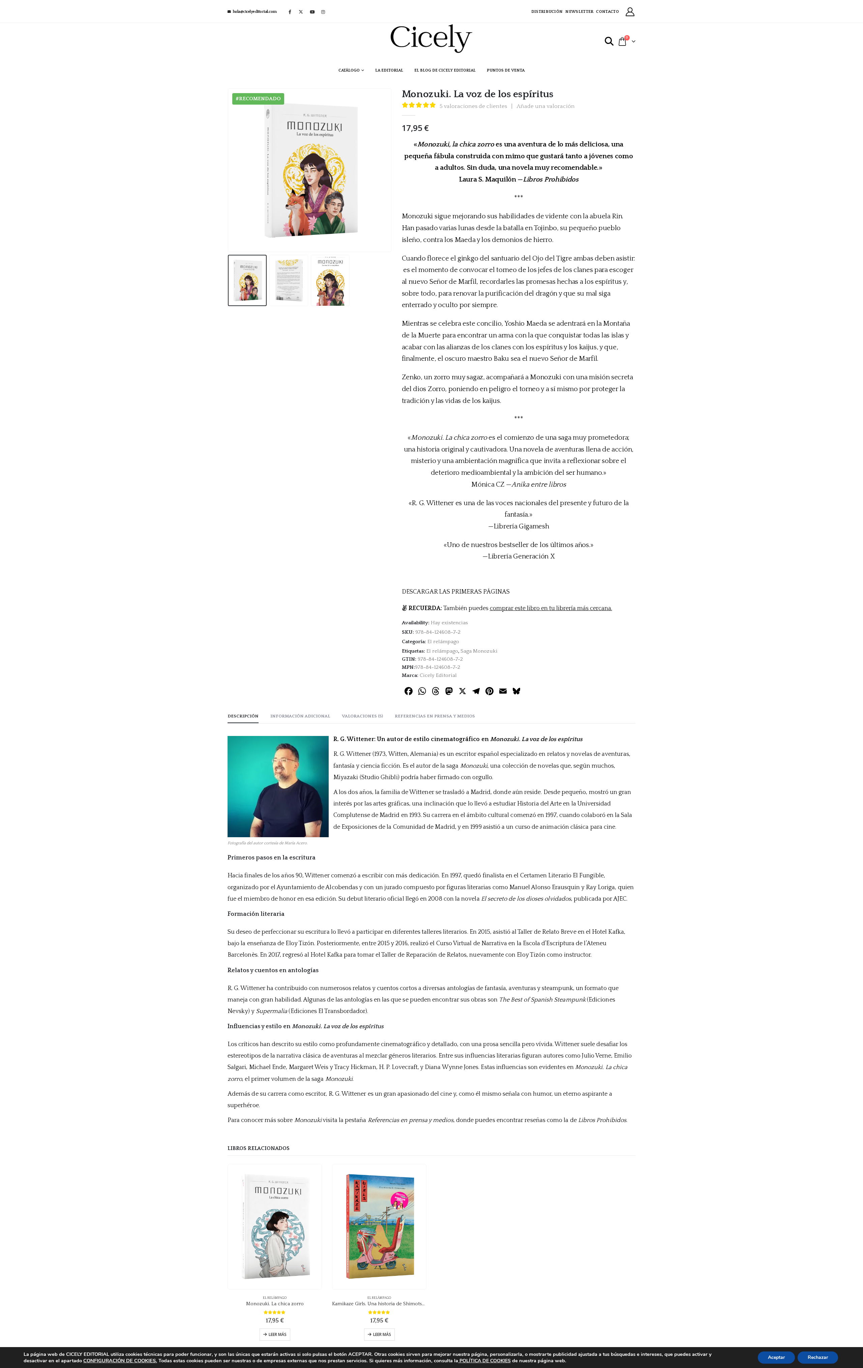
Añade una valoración (546, 106)
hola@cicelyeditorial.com (255, 11)
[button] (609, 41)
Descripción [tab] (243, 716)
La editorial (389, 70)
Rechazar (818, 1357)
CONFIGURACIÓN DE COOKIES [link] (119, 1360)
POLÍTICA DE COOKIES (484, 1361)
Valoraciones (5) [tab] (362, 716)
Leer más (278, 1334)
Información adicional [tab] (300, 716)
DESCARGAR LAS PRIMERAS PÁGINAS (456, 592)
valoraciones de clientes (473, 106)
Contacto (607, 11)
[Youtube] (312, 12)
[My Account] (630, 12)
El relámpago (443, 642)
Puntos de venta (506, 70)
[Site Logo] (431, 38)
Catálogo (349, 70)
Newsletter (579, 11)
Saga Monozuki (479, 651)
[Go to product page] (275, 1226)
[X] (301, 12)
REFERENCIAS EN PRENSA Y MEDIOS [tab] (435, 716)
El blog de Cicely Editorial (445, 70)
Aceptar (776, 1357)
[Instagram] (323, 12)
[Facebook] (290, 12)
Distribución (547, 11)
